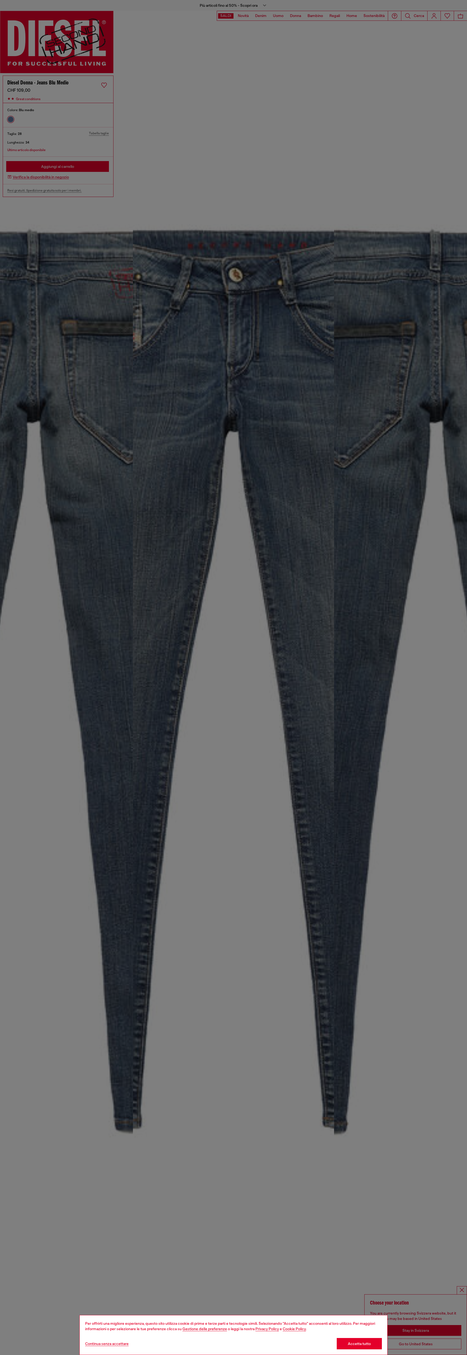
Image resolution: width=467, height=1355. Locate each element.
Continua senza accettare (107, 1344)
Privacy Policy (267, 1329)
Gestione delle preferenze (204, 1329)
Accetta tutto (359, 1344)
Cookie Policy (294, 1329)
